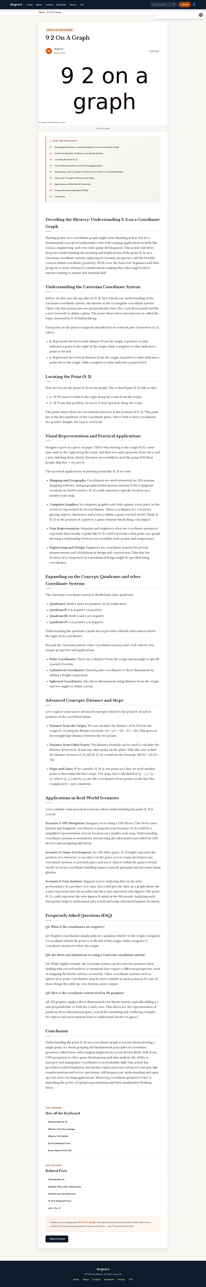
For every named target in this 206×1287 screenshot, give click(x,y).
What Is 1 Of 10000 (58, 1136)
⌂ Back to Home (57, 1238)
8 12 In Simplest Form (59, 1143)
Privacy (73, 4)
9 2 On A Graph (87, 1222)
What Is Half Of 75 (57, 1121)
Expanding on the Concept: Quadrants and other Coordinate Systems (88, 171)
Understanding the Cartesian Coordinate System (78, 153)
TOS (82, 4)
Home (30, 4)
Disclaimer (61, 4)
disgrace (16, 4)
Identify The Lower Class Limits (64, 1186)
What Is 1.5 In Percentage (61, 1129)
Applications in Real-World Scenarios (72, 184)
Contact (49, 4)
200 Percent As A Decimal (61, 1193)
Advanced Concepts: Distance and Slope (74, 178)
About (39, 4)
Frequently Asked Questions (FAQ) (71, 190)
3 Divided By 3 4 (56, 1179)
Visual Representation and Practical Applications (78, 165)
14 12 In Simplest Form (59, 1200)
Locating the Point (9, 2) (66, 159)
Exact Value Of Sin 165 (59, 1150)
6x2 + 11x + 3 (54, 1208)
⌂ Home (185, 4)
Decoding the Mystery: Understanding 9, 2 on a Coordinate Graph (86, 147)
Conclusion (59, 196)
